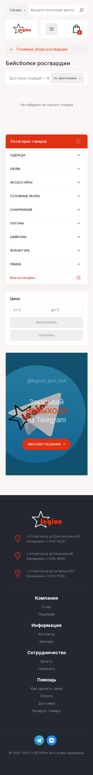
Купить (47, 661)
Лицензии (46, 614)
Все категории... (23, 278)
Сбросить (46, 335)
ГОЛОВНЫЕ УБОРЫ (25, 196)
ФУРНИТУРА (20, 250)
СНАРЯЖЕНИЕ (21, 210)
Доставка (46, 703)
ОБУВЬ (15, 169)
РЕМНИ (15, 264)
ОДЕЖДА (17, 155)
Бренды (46, 641)
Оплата (46, 696)
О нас (46, 607)
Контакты (46, 634)
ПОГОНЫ (17, 223)
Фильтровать (46, 322)
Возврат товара (47, 711)
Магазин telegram (44, 444)
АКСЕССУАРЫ (21, 182)
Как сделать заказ (46, 688)
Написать (46, 669)
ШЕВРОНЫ (18, 237)
